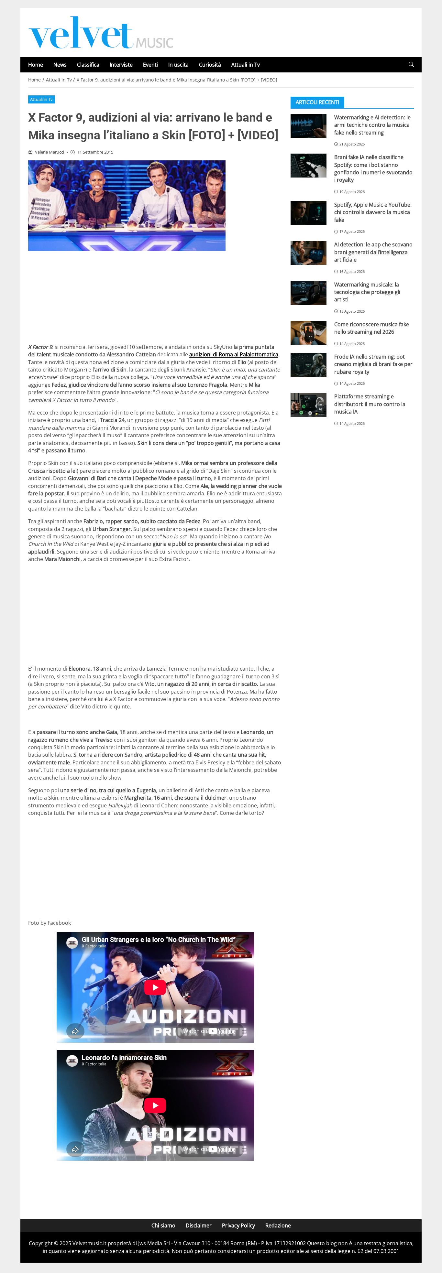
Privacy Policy (238, 1225)
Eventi (150, 64)
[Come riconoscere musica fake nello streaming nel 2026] (308, 333)
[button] (411, 64)
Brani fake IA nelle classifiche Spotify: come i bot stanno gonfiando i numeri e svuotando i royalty (373, 168)
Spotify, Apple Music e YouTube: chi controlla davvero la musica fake (373, 212)
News (60, 64)
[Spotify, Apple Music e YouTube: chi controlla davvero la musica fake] (308, 213)
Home (35, 64)
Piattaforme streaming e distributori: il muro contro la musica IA (369, 404)
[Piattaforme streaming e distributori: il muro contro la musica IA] (308, 405)
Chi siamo (163, 1225)
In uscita (178, 64)
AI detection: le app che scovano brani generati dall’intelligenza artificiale (373, 252)
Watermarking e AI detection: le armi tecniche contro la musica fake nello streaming (372, 125)
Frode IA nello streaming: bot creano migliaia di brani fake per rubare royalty (373, 364)
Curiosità (210, 64)
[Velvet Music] (101, 31)
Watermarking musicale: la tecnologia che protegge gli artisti (367, 292)
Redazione (278, 1225)
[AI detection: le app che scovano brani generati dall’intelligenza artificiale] (308, 253)
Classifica (88, 64)
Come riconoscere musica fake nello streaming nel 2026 (371, 328)
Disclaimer (199, 1225)
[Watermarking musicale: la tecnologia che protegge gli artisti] (308, 293)
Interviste (121, 64)
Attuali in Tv (245, 64)
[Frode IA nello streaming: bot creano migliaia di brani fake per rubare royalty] (308, 365)
